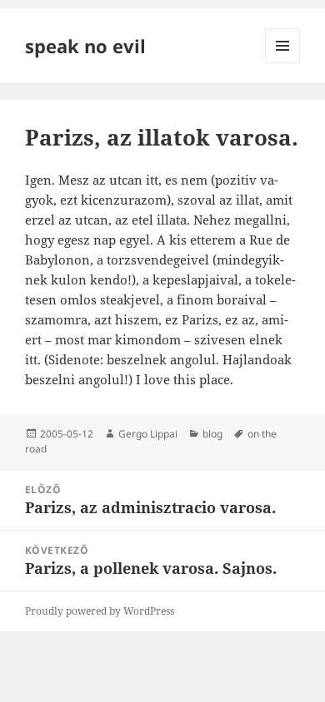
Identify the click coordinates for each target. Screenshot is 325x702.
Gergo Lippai (148, 434)
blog (212, 434)
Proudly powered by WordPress (99, 611)
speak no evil (85, 45)
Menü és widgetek (283, 62)
